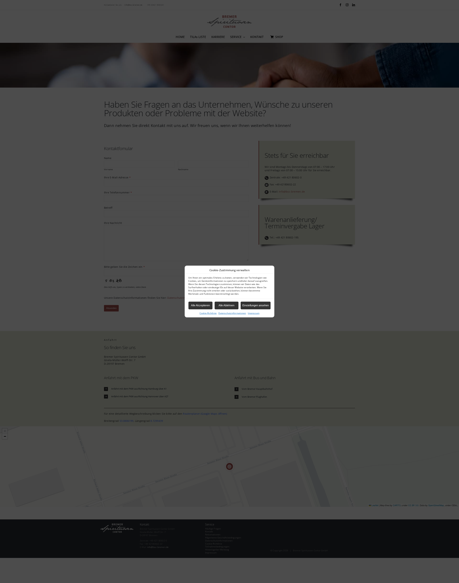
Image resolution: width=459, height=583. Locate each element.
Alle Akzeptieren (200, 305)
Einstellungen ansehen (255, 305)
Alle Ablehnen (226, 305)
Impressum (253, 313)
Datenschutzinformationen (232, 313)
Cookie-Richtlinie (208, 313)
